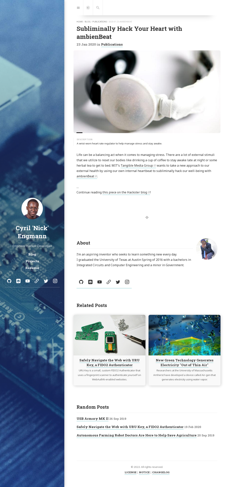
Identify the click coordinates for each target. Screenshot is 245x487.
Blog (32, 254)
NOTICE (144, 472)
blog (88, 21)
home (80, 21)
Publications (112, 44)
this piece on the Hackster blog (124, 192)
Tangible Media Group (137, 165)
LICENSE (130, 472)
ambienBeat (85, 176)
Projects (32, 261)
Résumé (32, 268)
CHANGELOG (161, 472)
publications (99, 21)
